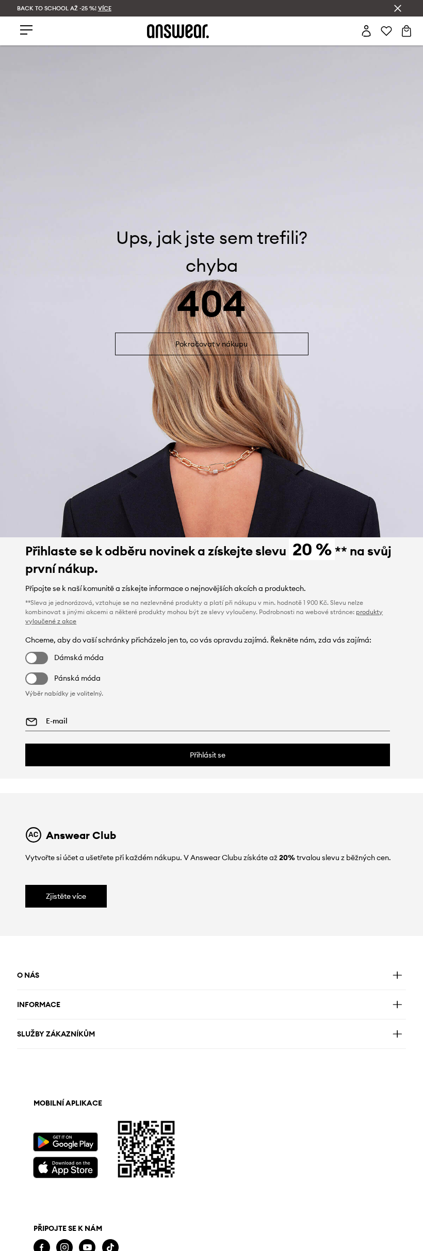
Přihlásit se (207, 755)
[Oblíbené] (386, 31)
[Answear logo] (178, 31)
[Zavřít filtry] (397, 8)
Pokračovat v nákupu (211, 344)
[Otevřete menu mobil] (26, 31)
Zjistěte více (66, 896)
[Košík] (406, 31)
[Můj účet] (366, 31)
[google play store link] (65, 1141)
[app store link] (65, 1166)
